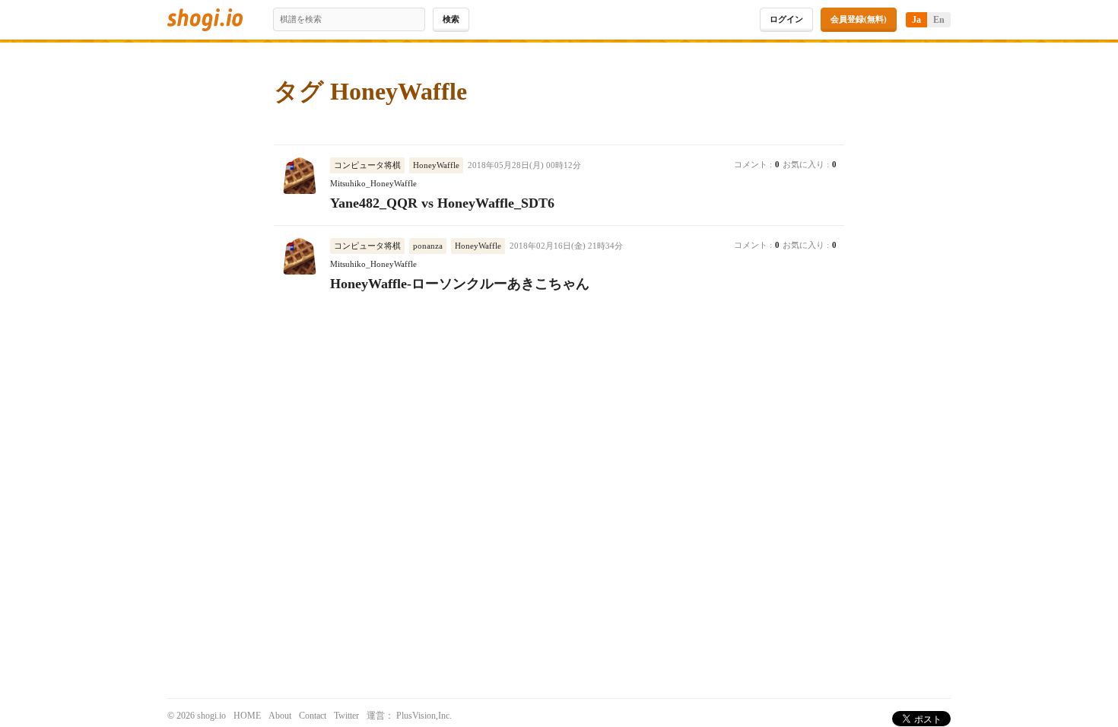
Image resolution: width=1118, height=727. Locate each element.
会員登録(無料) (859, 19)
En (939, 19)
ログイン (786, 19)
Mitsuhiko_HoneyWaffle (373, 183)
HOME (247, 715)
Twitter (346, 715)
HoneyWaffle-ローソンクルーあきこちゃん (459, 283)
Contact (312, 715)
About (279, 715)
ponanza (428, 245)
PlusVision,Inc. (424, 715)
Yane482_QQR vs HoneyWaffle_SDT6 (442, 203)
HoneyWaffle (436, 165)
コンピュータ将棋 (367, 165)
